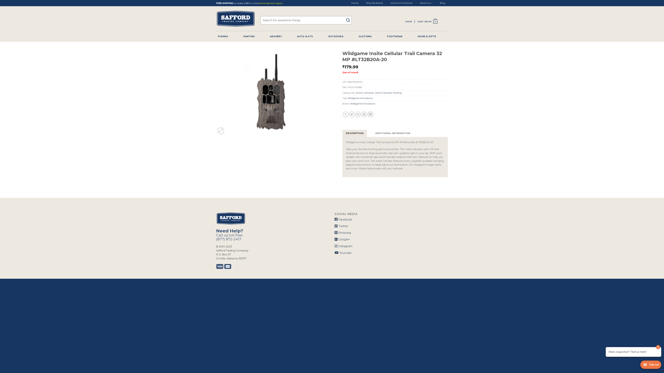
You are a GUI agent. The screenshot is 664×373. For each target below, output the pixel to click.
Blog (442, 3)
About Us (425, 3)
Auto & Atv (305, 36)
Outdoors (335, 36)
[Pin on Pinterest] (364, 114)
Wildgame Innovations (360, 98)
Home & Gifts (427, 36)
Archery (276, 36)
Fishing (223, 36)
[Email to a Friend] (358, 114)
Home (354, 3)
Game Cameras (383, 93)
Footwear (394, 36)
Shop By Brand (374, 3)
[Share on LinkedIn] (370, 114)
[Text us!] (651, 365)
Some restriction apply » (271, 3)
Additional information (392, 133)
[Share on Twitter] (352, 114)
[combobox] (306, 20)
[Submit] (349, 18)
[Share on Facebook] (345, 114)
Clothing (365, 36)
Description (354, 133)
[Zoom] (220, 130)
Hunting (249, 36)
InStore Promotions (401, 3)
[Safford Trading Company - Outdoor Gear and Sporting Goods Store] (235, 19)
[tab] (354, 133)
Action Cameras (365, 93)
